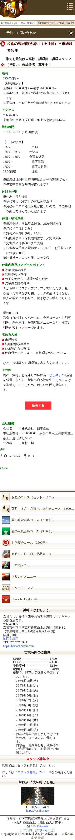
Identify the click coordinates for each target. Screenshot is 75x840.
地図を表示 (10, 638)
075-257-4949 (39, 826)
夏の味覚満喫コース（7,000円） (33, 520)
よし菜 (53, 375)
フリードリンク (22, 587)
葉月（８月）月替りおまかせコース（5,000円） (43, 508)
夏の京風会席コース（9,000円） (33, 531)
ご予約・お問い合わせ (19, 33)
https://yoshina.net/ (37, 810)
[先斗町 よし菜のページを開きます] (37, 796)
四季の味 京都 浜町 (14, 9)
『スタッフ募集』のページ (32, 772)
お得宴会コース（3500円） (30, 542)
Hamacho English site (25, 599)
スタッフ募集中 (37, 759)
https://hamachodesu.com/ (18, 646)
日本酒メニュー (22, 565)
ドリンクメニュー (24, 576)
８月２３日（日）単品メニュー (33, 554)
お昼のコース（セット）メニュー (35, 497)
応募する (38, 405)
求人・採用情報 (28, 23)
